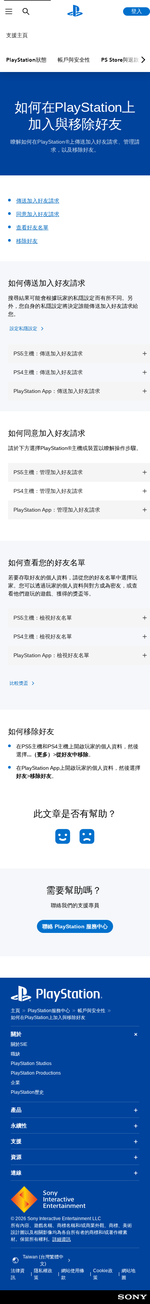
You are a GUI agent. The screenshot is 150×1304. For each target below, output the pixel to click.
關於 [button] (16, 1034)
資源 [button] (16, 1157)
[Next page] (142, 59)
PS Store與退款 (120, 59)
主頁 (15, 1010)
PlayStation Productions (36, 1073)
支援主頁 (17, 35)
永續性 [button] (19, 1125)
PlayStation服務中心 (49, 1010)
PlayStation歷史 (27, 1092)
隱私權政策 (43, 1274)
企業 (15, 1082)
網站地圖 (128, 1274)
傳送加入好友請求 (37, 201)
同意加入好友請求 (37, 214)
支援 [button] (16, 1141)
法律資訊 (18, 1274)
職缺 (15, 1054)
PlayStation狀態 (26, 59)
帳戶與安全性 (74, 59)
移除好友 (27, 241)
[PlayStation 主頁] (75, 11)
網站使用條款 (72, 1274)
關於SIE (19, 1044)
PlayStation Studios (31, 1063)
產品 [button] (16, 1110)
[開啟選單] (8, 11)
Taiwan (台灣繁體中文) (43, 1260)
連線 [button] (16, 1173)
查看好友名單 (32, 227)
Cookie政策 (103, 1274)
